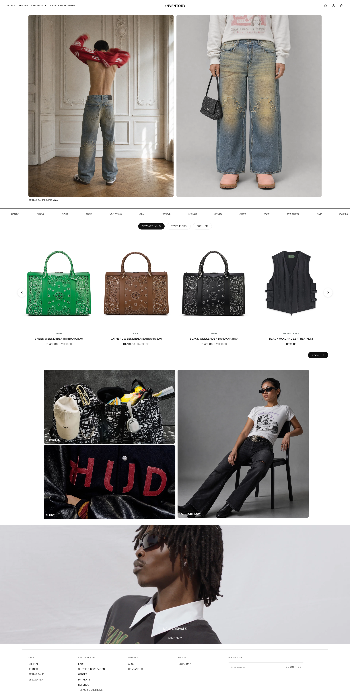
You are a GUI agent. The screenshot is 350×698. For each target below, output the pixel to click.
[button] (325, 6)
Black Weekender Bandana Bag (214, 338)
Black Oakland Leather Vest (291, 338)
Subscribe (293, 667)
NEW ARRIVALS (151, 226)
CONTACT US (135, 669)
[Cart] (341, 6)
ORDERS (82, 674)
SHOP (10, 5)
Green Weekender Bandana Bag (59, 338)
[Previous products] (22, 292)
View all (316, 355)
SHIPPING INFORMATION (91, 669)
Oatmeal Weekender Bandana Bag (136, 338)
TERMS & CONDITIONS (90, 689)
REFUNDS (83, 684)
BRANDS (23, 5)
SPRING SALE (39, 5)
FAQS (81, 663)
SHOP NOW (175, 637)
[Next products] (328, 292)
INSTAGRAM (184, 663)
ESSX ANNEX (35, 679)
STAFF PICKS (179, 226)
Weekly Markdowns (62, 5)
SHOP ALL (34, 663)
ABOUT (132, 663)
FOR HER (202, 226)
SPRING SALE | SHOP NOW (43, 200)
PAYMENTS (84, 679)
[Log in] (333, 6)
